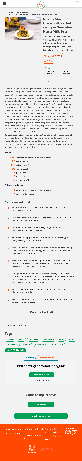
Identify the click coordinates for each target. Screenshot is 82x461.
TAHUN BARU (48, 340)
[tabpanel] (41, 374)
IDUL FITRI (33, 340)
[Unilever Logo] (32, 453)
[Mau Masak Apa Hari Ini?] (77, 3)
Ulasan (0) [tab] (30, 357)
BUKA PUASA (40, 345)
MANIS (72, 340)
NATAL (21, 340)
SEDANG (10, 340)
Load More (41, 405)
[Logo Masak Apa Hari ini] (41, 9)
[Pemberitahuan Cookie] (33, 438)
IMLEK (61, 340)
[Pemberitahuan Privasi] (33, 432)
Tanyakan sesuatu (41, 380)
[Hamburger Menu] (4, 3)
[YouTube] (74, 435)
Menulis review (41, 374)
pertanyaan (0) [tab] (48, 357)
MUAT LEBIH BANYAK (15, 350)
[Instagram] (68, 435)
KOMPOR (26, 345)
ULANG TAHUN (57, 345)
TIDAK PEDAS (12, 345)
